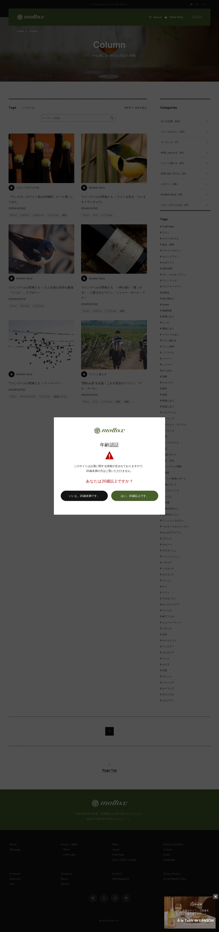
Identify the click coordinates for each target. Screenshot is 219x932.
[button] (134, 496)
